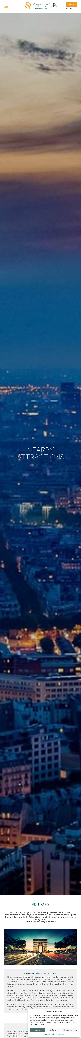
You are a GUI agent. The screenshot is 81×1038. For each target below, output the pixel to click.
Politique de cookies (49, 1034)
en (71, 8)
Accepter (37, 1030)
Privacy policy (60, 1034)
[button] (77, 1011)
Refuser (53, 1030)
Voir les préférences (70, 1030)
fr (67, 8)
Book (71, 4)
